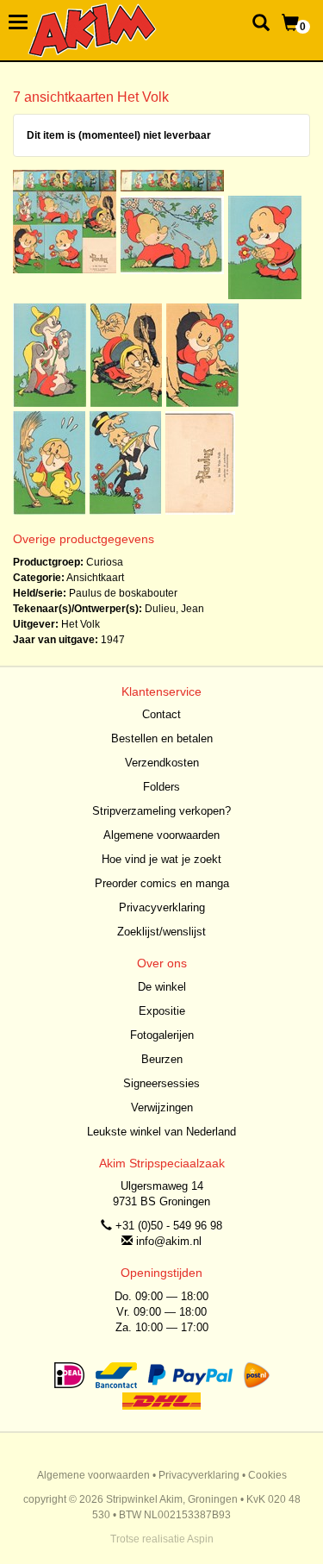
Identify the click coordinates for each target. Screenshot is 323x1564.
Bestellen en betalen (162, 738)
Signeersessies (161, 1083)
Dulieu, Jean (174, 609)
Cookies (267, 1475)
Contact (161, 714)
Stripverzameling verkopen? (161, 810)
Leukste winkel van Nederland (161, 1131)
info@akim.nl (169, 1241)
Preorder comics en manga (162, 883)
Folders (161, 786)
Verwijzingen (162, 1107)
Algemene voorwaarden (161, 835)
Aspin (200, 1539)
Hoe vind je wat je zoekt (161, 859)
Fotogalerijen (162, 1035)
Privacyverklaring (162, 907)
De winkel (162, 986)
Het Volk (80, 624)
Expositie (162, 1010)
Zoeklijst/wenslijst (161, 931)
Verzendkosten (162, 762)
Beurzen (162, 1059)
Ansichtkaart (95, 578)
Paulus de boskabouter (123, 593)
